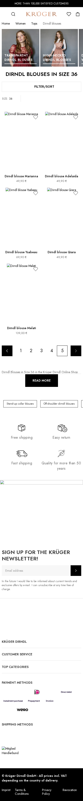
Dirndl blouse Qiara (62, 252)
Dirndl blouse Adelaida (61, 176)
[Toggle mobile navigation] (4, 14)
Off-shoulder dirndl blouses (59, 404)
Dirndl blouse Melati (21, 328)
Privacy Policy (46, 792)
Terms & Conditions (22, 792)
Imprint (6, 790)
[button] (35, 117)
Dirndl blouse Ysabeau (21, 252)
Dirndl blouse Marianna (21, 176)
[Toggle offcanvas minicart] (77, 14)
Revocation (70, 790)
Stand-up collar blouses (20, 404)
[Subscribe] (76, 570)
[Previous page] (7, 350)
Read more (42, 380)
